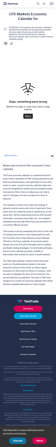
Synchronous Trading (28, 339)
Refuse (39, 441)
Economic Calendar (28, 354)
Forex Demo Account (28, 324)
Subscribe (18, 441)
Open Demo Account (28, 316)
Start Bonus (28, 309)
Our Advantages (28, 347)
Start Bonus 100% (28, 331)
